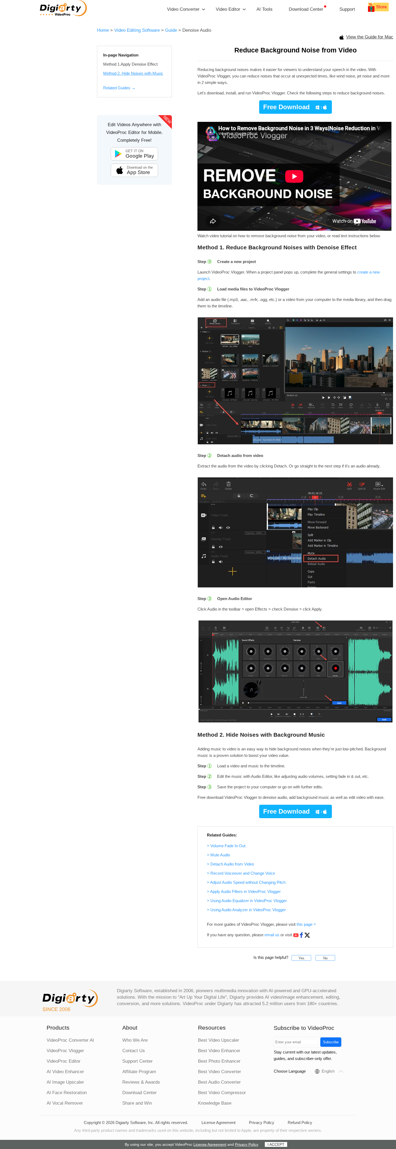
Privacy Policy (261, 1122)
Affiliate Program (139, 1071)
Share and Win (137, 1103)
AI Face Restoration (67, 1092)
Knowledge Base (214, 1103)
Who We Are (135, 1040)
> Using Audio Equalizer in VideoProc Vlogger (247, 900)
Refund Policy (300, 1122)
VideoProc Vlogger (65, 1050)
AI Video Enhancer (65, 1071)
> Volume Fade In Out (226, 845)
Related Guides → (119, 88)
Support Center (137, 1061)
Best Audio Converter (219, 1082)
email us (272, 934)
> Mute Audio (218, 855)
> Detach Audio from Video (230, 864)
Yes (301, 958)
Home (103, 30)
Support (347, 9)
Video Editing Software (137, 30)
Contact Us (133, 1050)
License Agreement (218, 1122)
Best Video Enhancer (219, 1050)
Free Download (286, 107)
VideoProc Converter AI (70, 1040)
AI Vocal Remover (65, 1103)
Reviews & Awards (141, 1082)
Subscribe (331, 1042)
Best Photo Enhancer (219, 1061)
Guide (171, 30)
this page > (306, 924)
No (325, 958)
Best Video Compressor (222, 1092)
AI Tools (264, 9)
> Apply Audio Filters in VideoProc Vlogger (244, 891)
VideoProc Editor (64, 1061)
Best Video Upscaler (218, 1040)
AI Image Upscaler (65, 1082)
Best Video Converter (219, 1071)
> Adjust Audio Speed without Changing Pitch (246, 882)
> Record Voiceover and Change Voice (241, 873)
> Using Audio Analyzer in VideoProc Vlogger (246, 909)
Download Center (306, 9)
